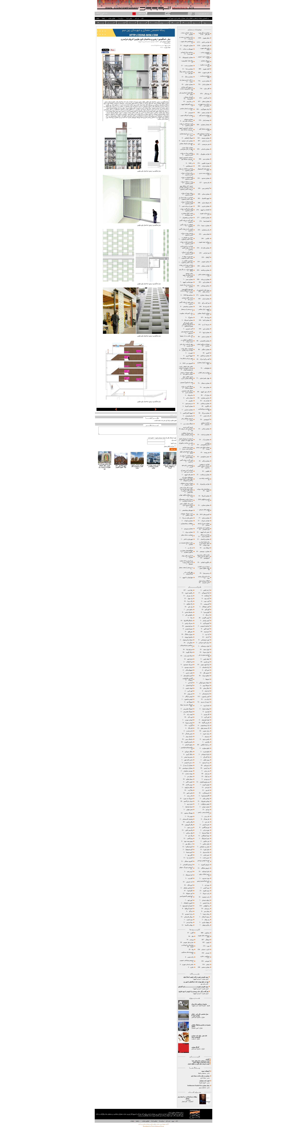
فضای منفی (206, 234)
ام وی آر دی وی (205, 702)
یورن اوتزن (189, 919)
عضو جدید (151, 437)
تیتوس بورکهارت (205, 804)
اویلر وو (207, 711)
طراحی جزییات (205, 520)
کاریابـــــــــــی (122, 22)
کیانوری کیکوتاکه (188, 903)
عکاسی (207, 238)
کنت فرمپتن (189, 881)
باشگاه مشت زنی (188, 423)
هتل (193, 936)
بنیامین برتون (206, 739)
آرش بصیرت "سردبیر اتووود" (200, 979)
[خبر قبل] (116, 410)
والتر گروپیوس (189, 824)
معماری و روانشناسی (204, 409)
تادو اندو (207, 787)
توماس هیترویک (205, 801)
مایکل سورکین (188, 751)
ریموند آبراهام (206, 916)
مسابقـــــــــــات (153, 22)
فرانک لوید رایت (188, 655)
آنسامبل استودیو (205, 626)
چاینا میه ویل (206, 852)
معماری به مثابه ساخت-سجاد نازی (200, 1076)
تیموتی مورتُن (206, 806)
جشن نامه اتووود (205, 532)
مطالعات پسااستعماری (187, 523)
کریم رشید (190, 871)
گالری (192, 932)
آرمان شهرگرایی (205, 109)
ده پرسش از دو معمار (187, 309)
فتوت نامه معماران (204, 1080)
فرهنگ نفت (206, 548)
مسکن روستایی (205, 285)
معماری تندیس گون (204, 115)
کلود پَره (190, 878)
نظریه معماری (205, 45)
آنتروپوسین (207, 419)
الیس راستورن (205, 696)
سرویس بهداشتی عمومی (186, 960)
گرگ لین (190, 682)
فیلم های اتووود (188, 474)
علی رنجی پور (204, 984)
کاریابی (207, 1059)
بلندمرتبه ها (206, 306)
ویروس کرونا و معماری (203, 362)
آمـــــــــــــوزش (164, 22)
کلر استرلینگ (189, 875)
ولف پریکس (189, 833)
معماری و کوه (206, 518)
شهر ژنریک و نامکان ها (186, 358)
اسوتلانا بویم (206, 685)
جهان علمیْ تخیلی (205, 378)
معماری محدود (206, 178)
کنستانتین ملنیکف (188, 888)
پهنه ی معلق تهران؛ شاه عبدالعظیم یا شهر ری (195, 982)
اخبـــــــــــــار (111, 22)
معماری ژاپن (206, 282)
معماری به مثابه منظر (187, 535)
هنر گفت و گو (206, 303)
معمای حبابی (189, 398)
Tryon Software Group (157, 1126)
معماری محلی (206, 194)
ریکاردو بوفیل (206, 925)
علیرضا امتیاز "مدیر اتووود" (199, 1005)
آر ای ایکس (206, 590)
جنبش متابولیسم (205, 456)
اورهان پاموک (206, 709)
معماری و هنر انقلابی (204, 372)
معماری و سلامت (205, 474)
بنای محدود (207, 182)
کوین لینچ (190, 900)
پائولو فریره (206, 751)
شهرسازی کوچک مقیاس (186, 143)
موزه (208, 946)
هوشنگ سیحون (188, 813)
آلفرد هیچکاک (206, 606)
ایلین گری (207, 717)
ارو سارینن (207, 661)
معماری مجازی (205, 505)
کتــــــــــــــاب (132, 22)
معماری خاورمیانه (188, 45)
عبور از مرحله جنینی (187, 206)
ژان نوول (190, 598)
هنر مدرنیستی (206, 144)
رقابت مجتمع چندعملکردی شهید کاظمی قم (188, 275)
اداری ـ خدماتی (205, 949)
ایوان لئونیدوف (206, 720)
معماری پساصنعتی (188, 306)
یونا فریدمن (189, 922)
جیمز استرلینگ (206, 838)
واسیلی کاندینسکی (187, 819)
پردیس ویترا (206, 573)
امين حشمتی (195, 1028)
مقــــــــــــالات (186, 22)
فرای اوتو (190, 659)
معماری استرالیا (188, 320)
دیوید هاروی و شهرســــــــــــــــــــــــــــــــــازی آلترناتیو (193, 986)
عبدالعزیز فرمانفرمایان (186, 645)
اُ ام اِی (208, 637)
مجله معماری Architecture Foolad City (198, 1085)
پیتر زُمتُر (207, 773)
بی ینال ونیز (190, 101)
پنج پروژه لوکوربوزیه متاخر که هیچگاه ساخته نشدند (186, 291)
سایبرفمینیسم (189, 416)
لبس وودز (190, 693)
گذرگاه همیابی (195, 1047)
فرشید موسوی (188, 667)
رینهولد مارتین (206, 922)
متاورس (190, 400)
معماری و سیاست (205, 76)
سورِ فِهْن (190, 631)
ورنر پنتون (190, 827)
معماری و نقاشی (205, 403)
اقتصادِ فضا (207, 221)
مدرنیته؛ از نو (206, 324)
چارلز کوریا (206, 849)
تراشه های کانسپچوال (203, 169)
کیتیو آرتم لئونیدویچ (188, 905)
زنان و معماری (205, 230)
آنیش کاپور (207, 628)
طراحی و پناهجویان (187, 217)
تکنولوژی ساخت (205, 52)
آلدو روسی (207, 604)
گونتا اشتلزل (189, 685)
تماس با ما (129, 18)
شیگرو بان (190, 642)
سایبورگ (190, 317)
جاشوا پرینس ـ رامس (204, 812)
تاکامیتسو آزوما (205, 795)
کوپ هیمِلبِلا (189, 893)
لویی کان (190, 717)
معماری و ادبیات (205, 434)
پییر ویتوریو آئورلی (204, 782)
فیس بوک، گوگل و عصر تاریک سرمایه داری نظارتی (186, 505)
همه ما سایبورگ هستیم (186, 382)
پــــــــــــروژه (207, 22)
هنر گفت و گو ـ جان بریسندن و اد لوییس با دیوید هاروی (193, 991)
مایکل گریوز (189, 754)
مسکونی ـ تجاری (205, 956)
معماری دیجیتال (205, 383)
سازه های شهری (205, 48)
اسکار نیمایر (206, 688)
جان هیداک (207, 819)
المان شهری (206, 69)
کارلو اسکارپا (189, 846)
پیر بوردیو (207, 779)
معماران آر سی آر (188, 765)
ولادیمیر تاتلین (189, 830)
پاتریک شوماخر (205, 754)
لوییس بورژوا (189, 722)
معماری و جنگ (189, 76)
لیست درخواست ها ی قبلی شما (200, 1060)
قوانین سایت (111, 18)
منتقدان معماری (205, 124)
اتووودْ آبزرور (189, 355)
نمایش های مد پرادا (187, 518)
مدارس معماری (205, 398)
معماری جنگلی (205, 349)
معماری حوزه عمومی (204, 56)
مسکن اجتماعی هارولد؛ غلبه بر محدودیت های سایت (137, 466)
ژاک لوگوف (189, 604)
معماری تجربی (206, 206)
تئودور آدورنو (206, 784)
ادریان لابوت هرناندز (204, 642)
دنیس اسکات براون (204, 874)
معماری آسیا (206, 320)
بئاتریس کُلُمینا (206, 722)
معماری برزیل (189, 532)
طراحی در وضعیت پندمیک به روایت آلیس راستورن (204, 466)
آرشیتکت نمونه (205, 1071)
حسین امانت (206, 857)
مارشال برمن (189, 739)
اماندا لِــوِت (206, 705)
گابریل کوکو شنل (188, 675)
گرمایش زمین (206, 188)
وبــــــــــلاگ (100, 22)
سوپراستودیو (189, 628)
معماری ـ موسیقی (205, 551)
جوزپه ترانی (206, 830)
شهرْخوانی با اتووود (187, 577)
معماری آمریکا (205, 496)
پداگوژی (207, 406)
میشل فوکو (189, 779)
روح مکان (207, 93)
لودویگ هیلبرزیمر (188, 709)
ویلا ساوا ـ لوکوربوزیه (187, 60)
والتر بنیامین (189, 822)
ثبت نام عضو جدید (203, 13)
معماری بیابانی (205, 428)
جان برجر (207, 816)
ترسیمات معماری (205, 295)
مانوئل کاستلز (189, 744)
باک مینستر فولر (205, 728)
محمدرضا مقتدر (188, 757)
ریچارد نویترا (206, 914)
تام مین (208, 790)
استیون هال (206, 673)
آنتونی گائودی (206, 617)
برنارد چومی (206, 731)
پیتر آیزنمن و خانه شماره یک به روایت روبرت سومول (186, 562)
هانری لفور (190, 793)
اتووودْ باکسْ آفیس (188, 413)
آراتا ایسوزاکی (205, 593)
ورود (173, 1121)
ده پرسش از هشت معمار (186, 567)
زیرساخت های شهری (204, 935)
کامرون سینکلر (189, 861)
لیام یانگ (190, 728)
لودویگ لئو (190, 702)
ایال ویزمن (207, 714)
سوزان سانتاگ (189, 634)
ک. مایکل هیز (189, 844)
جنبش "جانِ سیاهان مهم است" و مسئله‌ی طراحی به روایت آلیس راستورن (186, 187)
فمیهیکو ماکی (189, 670)
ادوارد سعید (206, 649)
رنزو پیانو (207, 908)
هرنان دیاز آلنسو (188, 801)
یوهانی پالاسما (189, 925)
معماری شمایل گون (204, 129)
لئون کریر (190, 691)
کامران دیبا (190, 857)
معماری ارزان (206, 166)
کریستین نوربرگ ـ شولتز (186, 867)
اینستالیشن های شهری (186, 41)
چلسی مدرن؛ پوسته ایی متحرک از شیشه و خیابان (153, 466)
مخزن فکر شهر (188, 760)
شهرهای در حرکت (188, 49)
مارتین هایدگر (189, 733)
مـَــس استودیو (188, 762)
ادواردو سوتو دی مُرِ (204, 655)
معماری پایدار (206, 84)
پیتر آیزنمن (207, 768)
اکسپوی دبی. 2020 (188, 363)
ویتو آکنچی (190, 838)
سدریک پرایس (189, 623)
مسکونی (207, 932)
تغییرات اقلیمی (206, 163)
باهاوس (208, 471)
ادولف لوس (206, 659)
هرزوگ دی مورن (188, 798)
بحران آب (207, 395)
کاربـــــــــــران (143, 22)
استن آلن (207, 670)
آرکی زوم (207, 598)
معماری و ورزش (188, 528)
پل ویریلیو (207, 765)
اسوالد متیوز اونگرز (204, 682)
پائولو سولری (206, 748)
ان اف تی (190, 548)
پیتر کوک (207, 776)
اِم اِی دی (207, 699)
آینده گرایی (207, 98)
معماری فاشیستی (205, 341)
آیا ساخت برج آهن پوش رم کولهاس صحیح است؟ (169, 466)
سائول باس (189, 609)
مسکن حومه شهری (204, 242)
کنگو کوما (190, 890)
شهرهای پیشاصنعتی (187, 510)
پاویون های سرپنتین (204, 509)
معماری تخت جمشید (187, 140)
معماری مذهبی (205, 336)
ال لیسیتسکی (206, 693)
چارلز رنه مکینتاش (205, 846)
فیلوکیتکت (207, 368)
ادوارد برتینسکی (205, 646)
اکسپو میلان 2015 (205, 514)
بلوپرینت (190, 353)
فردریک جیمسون (188, 664)
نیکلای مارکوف (189, 787)
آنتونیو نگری (206, 623)
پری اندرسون (206, 762)
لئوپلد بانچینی (189, 688)
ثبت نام (137, 18)
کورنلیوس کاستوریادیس (186, 896)
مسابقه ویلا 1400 (188, 295)
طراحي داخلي (206, 42)
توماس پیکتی (206, 798)
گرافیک (208, 257)
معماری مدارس (188, 409)
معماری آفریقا (189, 406)
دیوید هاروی (206, 890)
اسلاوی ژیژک (206, 675)
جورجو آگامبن (206, 827)
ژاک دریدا (190, 601)
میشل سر (190, 776)
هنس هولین (189, 809)
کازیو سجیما (189, 852)
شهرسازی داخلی (188, 539)
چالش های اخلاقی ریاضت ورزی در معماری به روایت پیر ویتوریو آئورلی (186, 368)
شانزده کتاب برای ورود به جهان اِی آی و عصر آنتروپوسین (203, 556)
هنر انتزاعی (206, 253)
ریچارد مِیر (207, 911)
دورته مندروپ (206, 878)
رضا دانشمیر (206, 903)
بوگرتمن (207, 742)
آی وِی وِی (207, 631)
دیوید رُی (207, 885)
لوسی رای (190, 714)
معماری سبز (206, 159)
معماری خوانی (189, 84)
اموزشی (207, 961)
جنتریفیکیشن (189, 166)
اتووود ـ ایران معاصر (204, 309)
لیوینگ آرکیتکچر (188, 138)
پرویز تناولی (206, 760)
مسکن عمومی (205, 261)
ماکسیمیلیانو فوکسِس (187, 747)
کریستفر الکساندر (188, 864)
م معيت (194, 1039)
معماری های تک (205, 248)
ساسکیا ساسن (189, 612)
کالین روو (190, 855)
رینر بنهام (207, 919)
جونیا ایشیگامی (205, 835)
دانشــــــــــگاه (175, 22)
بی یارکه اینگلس (205, 744)
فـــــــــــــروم (196, 22)
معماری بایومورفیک (187, 57)
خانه (142, 18)
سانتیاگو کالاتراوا (188, 620)
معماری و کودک (188, 520)
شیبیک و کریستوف (187, 640)
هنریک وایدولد (189, 806)
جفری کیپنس (206, 824)
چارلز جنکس (206, 844)
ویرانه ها (207, 317)
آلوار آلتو (207, 609)
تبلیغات (97, 18)
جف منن (207, 822)
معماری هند (206, 387)
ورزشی (192, 939)
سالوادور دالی (189, 615)
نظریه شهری (206, 72)
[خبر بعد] (155, 410)
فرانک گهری (189, 652)
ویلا (193, 949)
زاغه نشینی (206, 416)
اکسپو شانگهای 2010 (204, 499)
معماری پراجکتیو (205, 355)
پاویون (208, 942)
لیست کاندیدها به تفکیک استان (201, 1062)
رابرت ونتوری (206, 897)
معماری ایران (206, 298)
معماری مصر (189, 279)
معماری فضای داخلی (204, 274)
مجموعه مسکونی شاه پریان (199, 1004)
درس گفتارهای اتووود (187, 104)
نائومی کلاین (189, 782)
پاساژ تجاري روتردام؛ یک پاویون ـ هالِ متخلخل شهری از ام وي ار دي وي (104, 466)
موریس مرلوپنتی (188, 771)
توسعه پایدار (206, 120)
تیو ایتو (208, 809)
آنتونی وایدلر (206, 620)
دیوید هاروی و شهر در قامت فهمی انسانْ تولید (195, 977)
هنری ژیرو (190, 804)
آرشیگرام (207, 595)
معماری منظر (206, 101)
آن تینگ (207, 615)
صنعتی (208, 964)
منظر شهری (206, 38)
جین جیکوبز (206, 841)
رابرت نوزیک (206, 893)
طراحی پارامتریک (205, 484)
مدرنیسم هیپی (189, 403)
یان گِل (191, 911)
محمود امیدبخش (196, 1017)
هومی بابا (190, 816)
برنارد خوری (206, 733)
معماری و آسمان (205, 539)
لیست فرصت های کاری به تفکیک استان (198, 1064)
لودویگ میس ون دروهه (186, 704)
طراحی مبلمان (205, 266)
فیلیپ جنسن (189, 673)
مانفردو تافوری (188, 742)
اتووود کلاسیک (205, 198)
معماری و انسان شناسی (186, 108)
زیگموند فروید (189, 593)
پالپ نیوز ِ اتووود (205, 391)
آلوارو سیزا (207, 612)
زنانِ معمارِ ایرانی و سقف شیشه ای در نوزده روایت (204, 543)
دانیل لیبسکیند (206, 871)
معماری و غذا (189, 69)
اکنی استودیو (189, 329)
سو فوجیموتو (189, 626)
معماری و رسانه (205, 279)
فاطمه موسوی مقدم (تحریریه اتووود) (148, 41)
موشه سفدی (189, 773)
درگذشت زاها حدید (204, 478)
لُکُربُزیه (191, 725)
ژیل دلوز (190, 606)
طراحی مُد (207, 400)
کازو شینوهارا (189, 849)
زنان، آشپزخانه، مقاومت (186, 313)
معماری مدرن (206, 81)
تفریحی (207, 953)
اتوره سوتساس (205, 640)
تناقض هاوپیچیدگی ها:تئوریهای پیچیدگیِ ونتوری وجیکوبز (187, 324)
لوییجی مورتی (189, 720)
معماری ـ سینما (205, 225)
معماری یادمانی (205, 149)
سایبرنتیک (190, 395)
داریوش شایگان (205, 868)
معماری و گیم (206, 461)
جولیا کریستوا (206, 833)
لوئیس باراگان (189, 696)
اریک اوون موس (205, 664)
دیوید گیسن (206, 888)
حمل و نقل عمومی (188, 942)
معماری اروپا (206, 332)
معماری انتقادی (205, 217)
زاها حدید (190, 590)
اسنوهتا (207, 679)
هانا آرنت (190, 790)
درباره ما (121, 18)
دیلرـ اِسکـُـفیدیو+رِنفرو (203, 881)
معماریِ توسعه (206, 138)
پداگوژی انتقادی (205, 562)
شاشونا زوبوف (189, 637)
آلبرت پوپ (207, 601)
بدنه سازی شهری (205, 213)
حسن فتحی (206, 855)
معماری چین (206, 329)
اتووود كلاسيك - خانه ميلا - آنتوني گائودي (120, 466)
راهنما (103, 18)
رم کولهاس (207, 905)
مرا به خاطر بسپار (169, 446)
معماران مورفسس (187, 768)
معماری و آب (206, 439)
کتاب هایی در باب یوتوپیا (186, 336)
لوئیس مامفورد (188, 699)
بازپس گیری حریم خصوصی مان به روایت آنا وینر (186, 429)
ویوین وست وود (188, 841)
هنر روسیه (207, 452)
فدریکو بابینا (189, 649)
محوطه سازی (206, 202)
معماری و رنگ (206, 413)
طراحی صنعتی (206, 112)
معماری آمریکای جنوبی (186, 115)
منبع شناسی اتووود (188, 282)
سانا (191, 617)
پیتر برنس (207, 771)
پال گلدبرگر (206, 757)
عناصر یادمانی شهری (188, 964)
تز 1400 (191, 163)
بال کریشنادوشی (205, 725)
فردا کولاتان (189, 661)
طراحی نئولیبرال (205, 154)
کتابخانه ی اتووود (205, 209)
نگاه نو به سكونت (205, 65)
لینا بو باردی (189, 731)
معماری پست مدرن (204, 173)
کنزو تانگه (190, 885)
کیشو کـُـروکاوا (189, 908)
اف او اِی (207, 691)
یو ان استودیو (189, 914)
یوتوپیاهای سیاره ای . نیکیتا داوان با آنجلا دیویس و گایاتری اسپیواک (186, 479)
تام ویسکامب (206, 793)
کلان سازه (207, 88)
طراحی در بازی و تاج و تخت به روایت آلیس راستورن (187, 248)
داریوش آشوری (205, 864)
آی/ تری (207, 634)
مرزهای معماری (205, 60)
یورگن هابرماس (188, 916)
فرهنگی (207, 939)
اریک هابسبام (206, 667)
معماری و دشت (188, 65)
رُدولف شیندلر (206, 900)
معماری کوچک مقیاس (203, 313)
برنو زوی (207, 736)
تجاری (192, 967)
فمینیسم (190, 112)
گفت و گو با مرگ (205, 359)
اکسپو (208, 353)
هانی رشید (190, 795)
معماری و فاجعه (205, 270)
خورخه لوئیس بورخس (203, 860)
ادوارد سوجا (206, 652)
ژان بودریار (189, 595)
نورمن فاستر (189, 784)
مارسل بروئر (189, 736)
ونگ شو (190, 835)
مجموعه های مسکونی (187, 952)
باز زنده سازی (206, 140)
